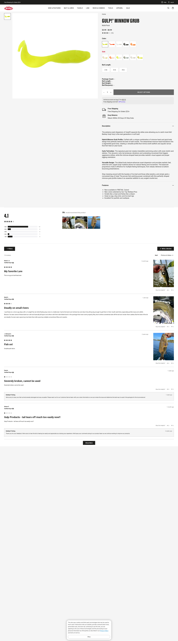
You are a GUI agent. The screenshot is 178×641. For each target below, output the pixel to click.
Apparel (119, 8)
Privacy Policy (104, 630)
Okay (89, 637)
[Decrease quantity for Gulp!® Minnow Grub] (104, 92)
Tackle (80, 8)
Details (26, 2)
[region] (81, 222)
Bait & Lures (69, 8)
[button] (108, 33)
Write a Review (167, 249)
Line (87, 8)
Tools (110, 8)
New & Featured (54, 8)
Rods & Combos (99, 8)
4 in (123, 70)
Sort (156, 255)
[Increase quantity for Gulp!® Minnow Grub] (111, 92)
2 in (106, 70)
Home (104, 14)
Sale (128, 8)
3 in (114, 70)
